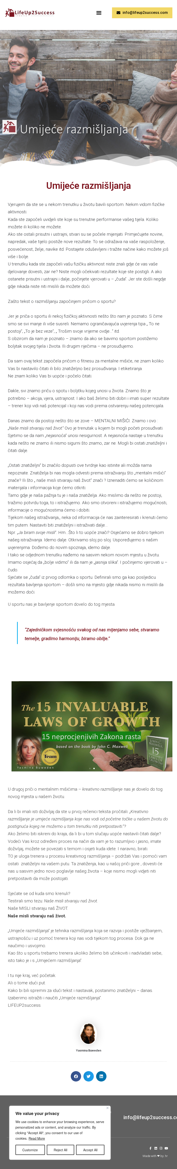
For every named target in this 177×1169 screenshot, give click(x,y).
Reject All (60, 1150)
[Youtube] (166, 1148)
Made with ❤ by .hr (155, 1156)
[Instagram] (160, 1148)
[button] (99, 13)
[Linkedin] (155, 1148)
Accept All (90, 1150)
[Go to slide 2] (94, 768)
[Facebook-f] (150, 1148)
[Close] (107, 1108)
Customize (30, 1150)
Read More (37, 1138)
